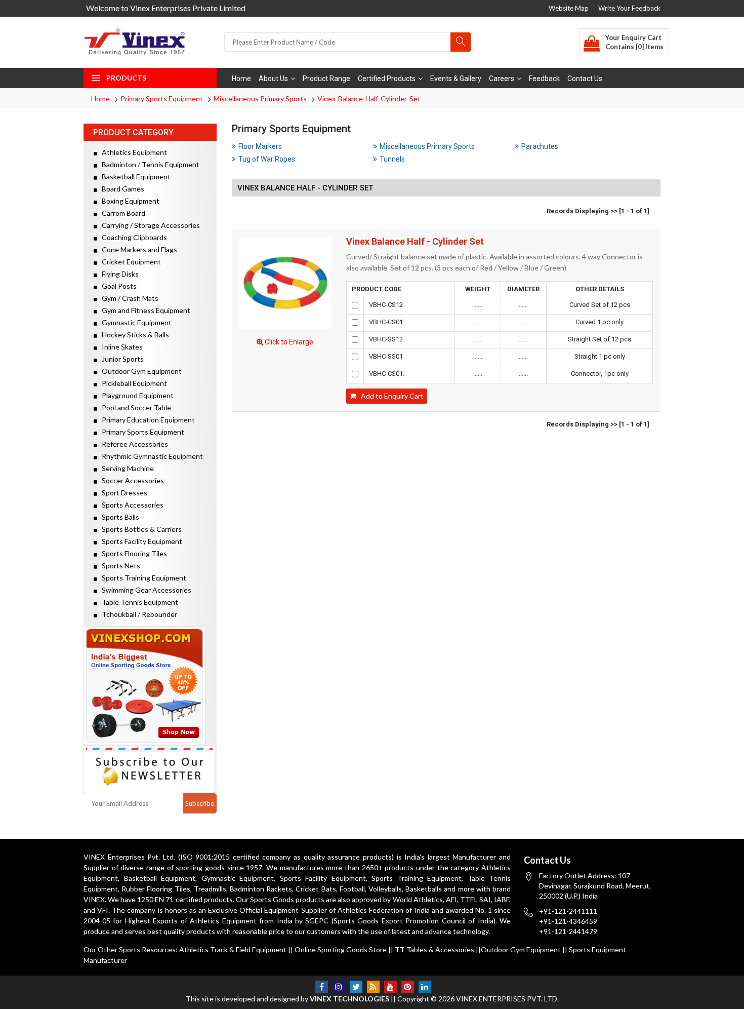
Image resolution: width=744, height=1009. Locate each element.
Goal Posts (117, 286)
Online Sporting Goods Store (341, 949)
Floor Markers (260, 146)
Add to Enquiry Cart (390, 396)
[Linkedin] (425, 987)
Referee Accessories (132, 444)
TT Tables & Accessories (434, 949)
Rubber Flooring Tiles (155, 888)
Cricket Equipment (129, 261)
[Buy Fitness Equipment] (150, 685)
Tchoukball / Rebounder (137, 614)
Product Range (326, 78)
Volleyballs (385, 888)
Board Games (120, 188)
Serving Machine (125, 468)
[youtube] (390, 987)
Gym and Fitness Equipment (143, 310)
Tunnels (392, 159)
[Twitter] (356, 987)
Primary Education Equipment (146, 419)
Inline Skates (120, 346)
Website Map (569, 8)
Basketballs (423, 888)
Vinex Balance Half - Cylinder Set (415, 242)
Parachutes (539, 146)
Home (241, 78)
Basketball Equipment (134, 176)
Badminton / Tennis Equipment (148, 164)
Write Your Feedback (629, 8)
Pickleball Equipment (132, 383)
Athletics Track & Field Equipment (232, 949)
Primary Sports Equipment (161, 98)
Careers (501, 78)
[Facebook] (321, 987)
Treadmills (210, 888)
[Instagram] (339, 987)
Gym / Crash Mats (127, 298)
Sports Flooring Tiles (132, 553)
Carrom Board (121, 213)
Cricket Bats (316, 888)
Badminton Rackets (261, 888)
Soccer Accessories (130, 480)
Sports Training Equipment (141, 577)
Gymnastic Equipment (134, 322)
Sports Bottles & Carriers (139, 529)
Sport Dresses (122, 492)
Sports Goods (272, 899)
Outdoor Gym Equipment (139, 371)
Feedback (544, 78)
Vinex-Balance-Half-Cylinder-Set (369, 98)
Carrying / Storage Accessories (148, 225)
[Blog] (373, 987)
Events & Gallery (455, 78)
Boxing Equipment (128, 201)
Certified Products (387, 78)
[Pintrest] (407, 987)
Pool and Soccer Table (134, 407)
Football (352, 888)
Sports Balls (118, 517)
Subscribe (199, 803)
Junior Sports (120, 359)
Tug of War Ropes (266, 159)
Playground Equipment (135, 395)
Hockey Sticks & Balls (133, 334)
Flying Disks (118, 273)
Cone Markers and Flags (137, 249)
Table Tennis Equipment (137, 602)
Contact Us (584, 78)
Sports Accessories (130, 504)
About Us (273, 78)
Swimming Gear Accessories (144, 590)
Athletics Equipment (132, 152)
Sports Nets (118, 565)
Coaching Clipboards (132, 237)
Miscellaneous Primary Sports (260, 98)
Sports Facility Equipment (139, 541)
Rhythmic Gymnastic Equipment (150, 456)
